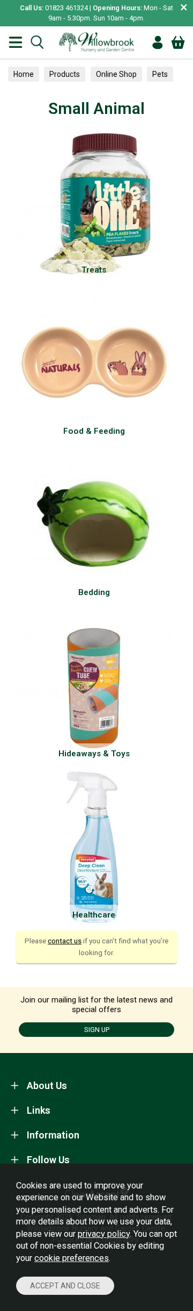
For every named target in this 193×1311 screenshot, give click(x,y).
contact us (64, 940)
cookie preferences (71, 1258)
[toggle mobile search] (37, 42)
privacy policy (104, 1234)
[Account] (158, 42)
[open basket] (178, 42)
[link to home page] (96, 42)
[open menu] (15, 42)
